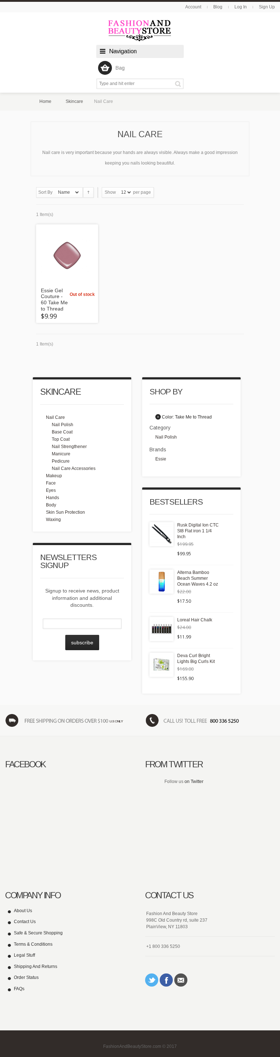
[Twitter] (151, 980)
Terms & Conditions (33, 944)
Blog (217, 6)
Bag (120, 68)
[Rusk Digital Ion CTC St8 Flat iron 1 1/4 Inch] (161, 534)
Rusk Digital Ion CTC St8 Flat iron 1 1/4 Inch (198, 530)
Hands (52, 497)
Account (193, 6)
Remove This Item (158, 417)
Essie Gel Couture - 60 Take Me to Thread (54, 300)
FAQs (19, 988)
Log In (240, 6)
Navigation (123, 51)
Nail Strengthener (69, 446)
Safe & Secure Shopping (38, 933)
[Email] (180, 980)
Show (110, 192)
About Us (23, 910)
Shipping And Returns (35, 966)
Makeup (54, 475)
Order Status (26, 977)
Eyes (51, 490)
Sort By (45, 192)
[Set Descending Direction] (88, 192)
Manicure (61, 453)
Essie (160, 459)
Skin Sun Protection (65, 512)
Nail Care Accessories (74, 468)
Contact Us (25, 921)
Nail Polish (62, 424)
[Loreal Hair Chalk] (161, 629)
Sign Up (267, 6)
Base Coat (62, 432)
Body (51, 505)
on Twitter (193, 781)
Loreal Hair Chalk (194, 619)
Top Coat (61, 439)
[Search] (179, 83)
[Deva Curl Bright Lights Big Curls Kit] (161, 665)
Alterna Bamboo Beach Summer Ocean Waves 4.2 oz (197, 578)
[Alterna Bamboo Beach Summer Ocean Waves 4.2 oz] (161, 582)
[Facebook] (166, 980)
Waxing (53, 519)
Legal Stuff (24, 955)
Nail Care (55, 417)
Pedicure (61, 461)
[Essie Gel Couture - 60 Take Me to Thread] (67, 255)
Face (51, 483)
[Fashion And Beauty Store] (140, 30)
